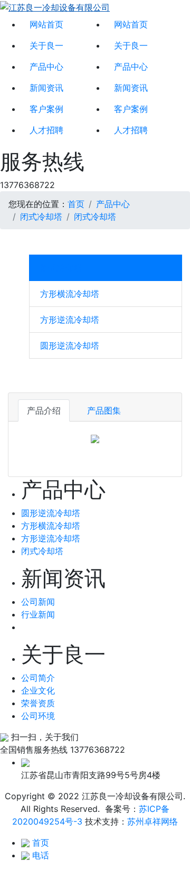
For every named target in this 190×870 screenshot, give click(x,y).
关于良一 (46, 45)
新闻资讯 (46, 87)
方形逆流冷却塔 (69, 319)
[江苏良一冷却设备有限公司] (55, 7)
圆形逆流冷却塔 (69, 345)
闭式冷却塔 (41, 216)
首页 (76, 204)
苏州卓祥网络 (152, 821)
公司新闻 (38, 601)
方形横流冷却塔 (69, 293)
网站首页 (46, 24)
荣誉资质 (38, 703)
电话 (40, 855)
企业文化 (38, 690)
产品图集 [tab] (104, 410)
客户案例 (46, 109)
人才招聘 (46, 130)
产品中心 (46, 66)
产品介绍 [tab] (44, 410)
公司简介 (38, 677)
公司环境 (38, 715)
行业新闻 (38, 614)
